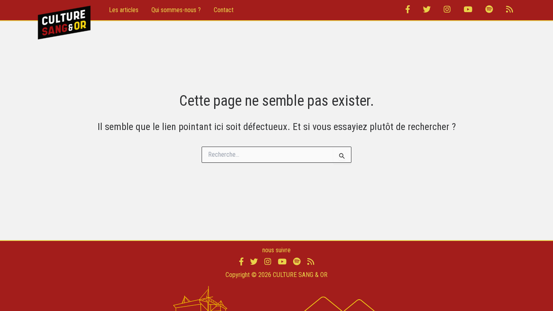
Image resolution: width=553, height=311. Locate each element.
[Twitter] (427, 10)
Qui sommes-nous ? (176, 10)
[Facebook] (408, 10)
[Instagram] (447, 10)
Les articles (123, 10)
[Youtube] (468, 10)
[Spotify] (489, 10)
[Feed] (509, 10)
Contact (224, 10)
